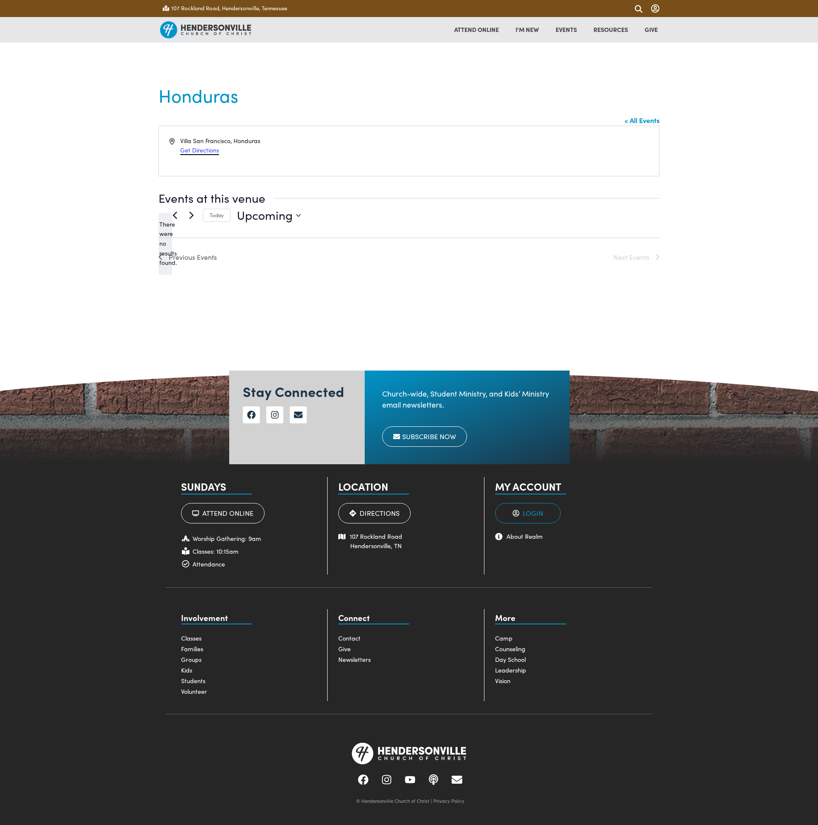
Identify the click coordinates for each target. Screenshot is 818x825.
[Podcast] (433, 779)
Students (193, 680)
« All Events (642, 120)
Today (217, 215)
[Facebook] (251, 414)
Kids (186, 670)
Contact (349, 638)
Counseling (510, 648)
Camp (504, 638)
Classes (191, 638)
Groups (191, 659)
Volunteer (194, 691)
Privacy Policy (448, 801)
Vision (502, 680)
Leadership (510, 670)
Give (344, 648)
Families (192, 648)
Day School (510, 659)
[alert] (165, 244)
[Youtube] (410, 779)
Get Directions (199, 150)
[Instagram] (274, 414)
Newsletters (354, 659)
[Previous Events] (175, 215)
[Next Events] (191, 215)
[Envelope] (298, 414)
